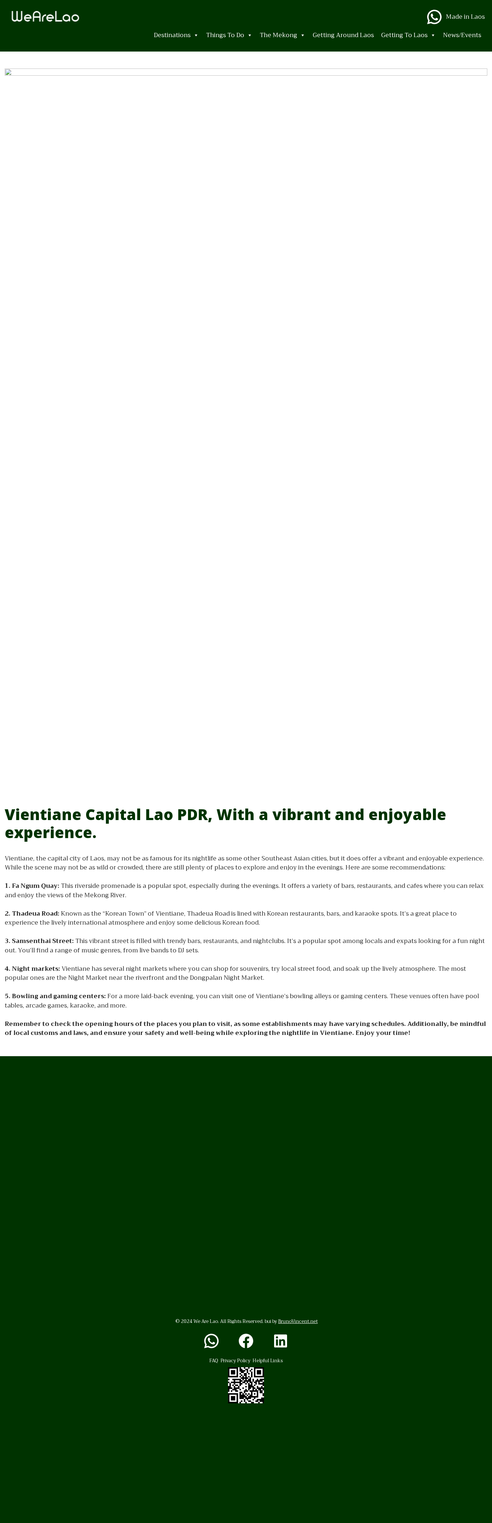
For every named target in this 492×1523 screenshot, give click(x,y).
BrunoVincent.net (298, 1321)
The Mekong (278, 35)
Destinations (172, 35)
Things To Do (225, 35)
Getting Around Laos (343, 35)
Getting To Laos (404, 35)
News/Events (462, 35)
